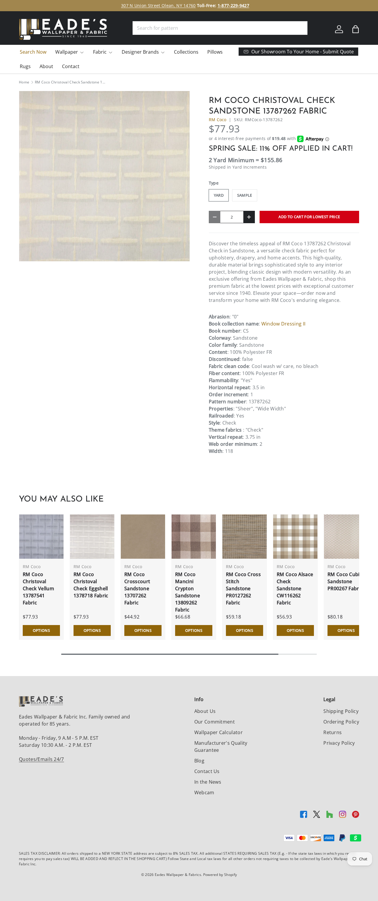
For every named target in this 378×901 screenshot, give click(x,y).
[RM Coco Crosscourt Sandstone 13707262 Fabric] (143, 536)
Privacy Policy (339, 743)
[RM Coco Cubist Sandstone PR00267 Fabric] (346, 536)
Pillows (215, 52)
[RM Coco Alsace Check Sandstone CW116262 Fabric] (295, 536)
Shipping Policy (341, 711)
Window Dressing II (283, 323)
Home (24, 82)
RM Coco (218, 119)
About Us (205, 711)
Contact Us (207, 771)
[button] (355, 29)
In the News (207, 782)
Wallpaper (66, 52)
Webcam (204, 792)
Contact (70, 66)
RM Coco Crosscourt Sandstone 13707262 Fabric (137, 588)
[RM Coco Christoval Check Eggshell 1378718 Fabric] (92, 536)
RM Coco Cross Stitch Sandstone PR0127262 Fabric (243, 588)
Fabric (100, 52)
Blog (199, 760)
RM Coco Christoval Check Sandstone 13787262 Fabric (70, 82)
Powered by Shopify (220, 874)
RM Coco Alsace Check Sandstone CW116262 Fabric (295, 588)
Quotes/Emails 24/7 (41, 759)
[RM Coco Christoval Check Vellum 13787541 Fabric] (41, 536)
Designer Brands (140, 52)
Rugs (25, 66)
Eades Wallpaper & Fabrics (178, 874)
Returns (332, 732)
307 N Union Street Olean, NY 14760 (158, 5)
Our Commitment (214, 722)
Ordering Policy (341, 722)
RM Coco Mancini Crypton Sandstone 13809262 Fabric (187, 592)
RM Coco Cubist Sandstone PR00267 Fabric (346, 581)
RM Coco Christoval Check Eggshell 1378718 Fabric (91, 585)
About (46, 66)
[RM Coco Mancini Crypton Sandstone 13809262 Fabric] (194, 536)
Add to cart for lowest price (309, 216)
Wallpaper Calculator (218, 732)
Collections (186, 52)
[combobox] (220, 28)
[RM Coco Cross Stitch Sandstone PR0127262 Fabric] (244, 536)
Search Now (33, 52)
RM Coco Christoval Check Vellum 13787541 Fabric (38, 588)
